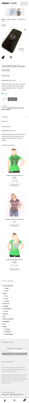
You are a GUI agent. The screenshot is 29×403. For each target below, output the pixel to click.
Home (4, 19)
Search (14, 400)
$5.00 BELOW (10, 107)
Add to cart (12, 99)
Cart (22, 399)
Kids (4, 316)
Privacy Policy (5, 394)
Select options (14, 185)
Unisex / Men (6, 303)
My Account (5, 400)
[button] (25, 30)
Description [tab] (5, 117)
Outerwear (5, 306)
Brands (8, 19)
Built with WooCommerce (16, 394)
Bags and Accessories (19, 107)
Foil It (6, 311)
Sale (4, 324)
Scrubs (6, 290)
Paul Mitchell (8, 331)
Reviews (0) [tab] (4, 121)
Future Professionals (8, 285)
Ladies (4, 293)
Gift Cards (5, 313)
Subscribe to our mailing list (14, 348)
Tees (6, 296)
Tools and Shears (7, 308)
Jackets (7, 288)
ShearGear (13, 19)
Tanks (6, 298)
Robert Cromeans (9, 334)
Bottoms (7, 301)
